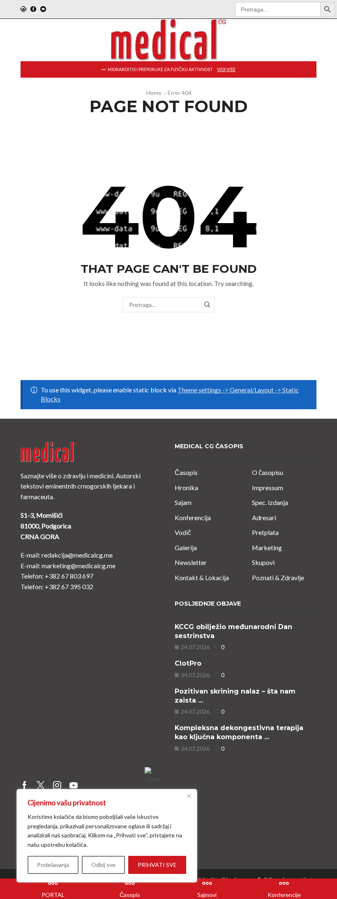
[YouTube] (43, 9)
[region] (106, 836)
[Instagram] (23, 9)
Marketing (267, 547)
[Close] (189, 796)
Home (154, 92)
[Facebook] (33, 9)
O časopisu (267, 472)
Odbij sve (103, 864)
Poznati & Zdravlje (278, 577)
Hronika (186, 487)
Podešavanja (53, 864)
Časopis (186, 472)
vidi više (226, 69)
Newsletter (191, 562)
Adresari (264, 517)
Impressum (267, 487)
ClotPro (188, 663)
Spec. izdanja (270, 502)
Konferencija (193, 517)
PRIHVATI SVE (157, 864)
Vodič (183, 532)
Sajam (183, 502)
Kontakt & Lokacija (202, 577)
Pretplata (265, 532)
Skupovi (263, 562)
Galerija (186, 547)
